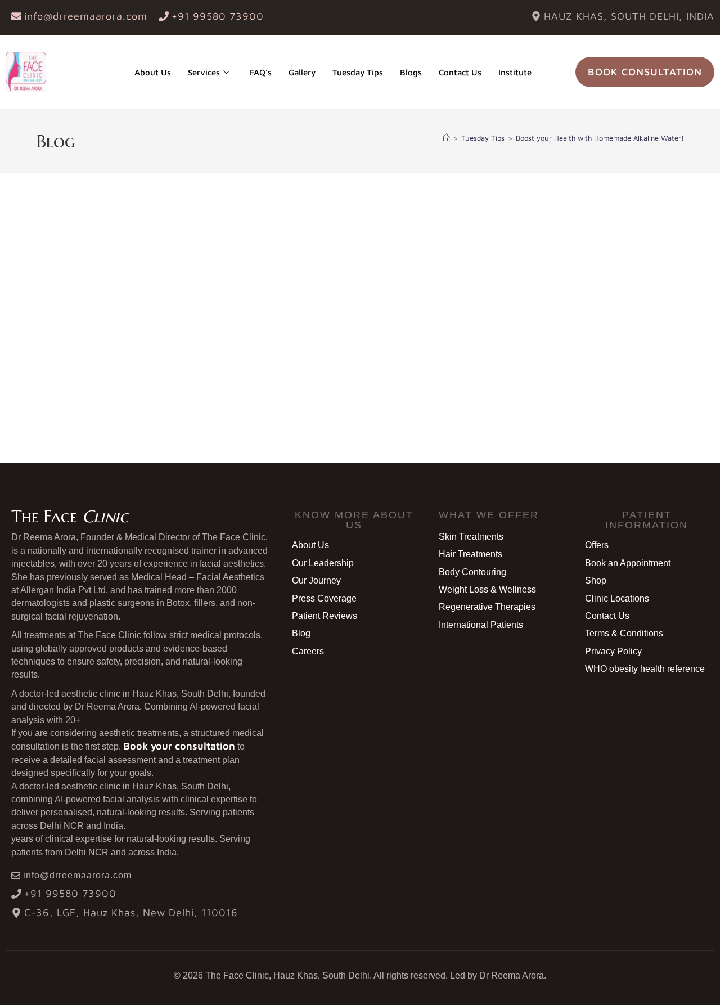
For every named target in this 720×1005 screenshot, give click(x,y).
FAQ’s (261, 72)
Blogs (411, 72)
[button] (354, 520)
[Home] (446, 137)
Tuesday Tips (357, 72)
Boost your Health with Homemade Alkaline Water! (600, 137)
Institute (515, 72)
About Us (152, 72)
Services (204, 72)
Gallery (302, 72)
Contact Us (460, 72)
